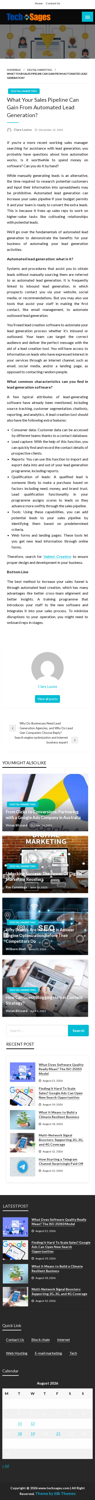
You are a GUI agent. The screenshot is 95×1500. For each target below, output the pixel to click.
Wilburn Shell (16, 949)
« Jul (5, 1465)
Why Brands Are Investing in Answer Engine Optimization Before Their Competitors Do (40, 935)
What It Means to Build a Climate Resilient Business (59, 1114)
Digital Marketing (39, 69)
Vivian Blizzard (17, 825)
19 (33, 1433)
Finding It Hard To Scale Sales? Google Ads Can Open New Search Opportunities (61, 1092)
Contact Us (53, 3)
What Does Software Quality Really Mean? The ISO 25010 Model (61, 1069)
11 (20, 1423)
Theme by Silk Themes (55, 1493)
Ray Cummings (17, 887)
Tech (73, 1353)
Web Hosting (16, 1353)
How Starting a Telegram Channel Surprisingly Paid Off (61, 1161)
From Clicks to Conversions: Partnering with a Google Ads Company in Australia (43, 814)
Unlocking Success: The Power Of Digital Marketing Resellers (44, 876)
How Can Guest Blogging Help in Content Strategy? (44, 1000)
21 (58, 1433)
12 (33, 1423)
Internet (63, 1339)
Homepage (14, 69)
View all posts (47, 699)
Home (39, 3)
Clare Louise (23, 130)
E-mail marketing (48, 1353)
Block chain (40, 1339)
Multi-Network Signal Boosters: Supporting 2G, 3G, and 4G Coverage (61, 1139)
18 (20, 1433)
